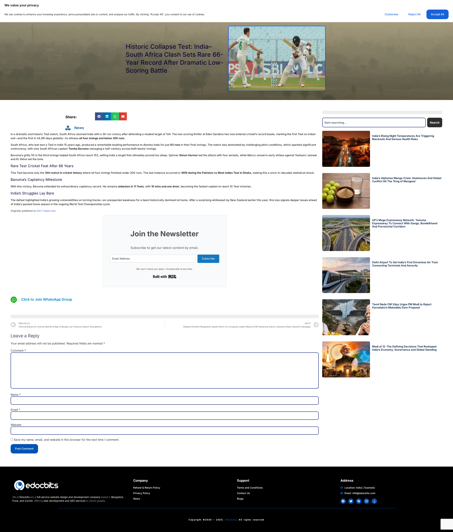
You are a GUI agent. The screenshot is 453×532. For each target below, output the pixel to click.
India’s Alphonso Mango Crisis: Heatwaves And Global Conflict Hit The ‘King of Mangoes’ (406, 179)
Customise (391, 14)
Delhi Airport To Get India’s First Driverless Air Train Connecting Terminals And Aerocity (405, 264)
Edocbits (230, 519)
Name (16, 394)
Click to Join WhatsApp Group (46, 299)
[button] (99, 116)
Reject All (414, 14)
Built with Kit (164, 276)
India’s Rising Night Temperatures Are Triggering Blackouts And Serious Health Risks (403, 137)
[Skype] (358, 501)
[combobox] (374, 122)
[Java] (374, 501)
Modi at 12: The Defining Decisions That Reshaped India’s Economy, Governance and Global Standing (404, 348)
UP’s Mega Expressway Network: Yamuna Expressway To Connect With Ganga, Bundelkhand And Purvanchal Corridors (404, 223)
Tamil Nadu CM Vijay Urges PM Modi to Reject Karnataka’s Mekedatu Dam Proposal (401, 306)
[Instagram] (366, 501)
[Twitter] (351, 501)
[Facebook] (343, 501)
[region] (226, 11)
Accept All (437, 14)
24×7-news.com (46, 210)
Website (16, 424)
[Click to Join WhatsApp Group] (14, 300)
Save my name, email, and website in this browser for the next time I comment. (66, 439)
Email (15, 409)
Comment (18, 350)
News (79, 128)
